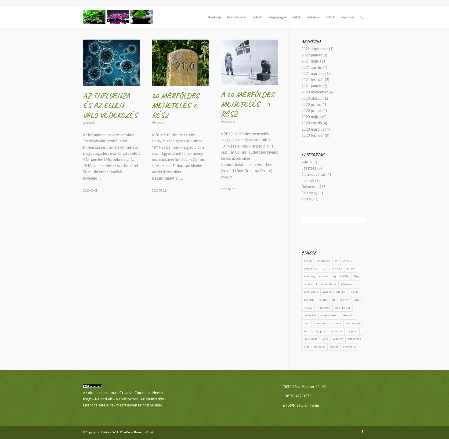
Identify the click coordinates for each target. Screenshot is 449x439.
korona (323, 299)
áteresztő (319, 346)
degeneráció (311, 268)
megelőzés (323, 307)
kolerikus (309, 299)
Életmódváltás (313, 174)
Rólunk (330, 17)
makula (308, 307)
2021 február (312, 79)
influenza (346, 284)
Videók (257, 17)
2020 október (312, 98)
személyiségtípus (314, 331)
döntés (350, 268)
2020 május (311, 117)
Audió (306, 162)
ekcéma (323, 276)
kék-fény (344, 299)
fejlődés (345, 276)
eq (334, 276)
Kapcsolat (347, 17)
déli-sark (337, 268)
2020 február (312, 135)
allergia (308, 260)
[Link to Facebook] (362, 431)
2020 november (314, 92)
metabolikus (328, 315)
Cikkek (296, 17)
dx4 (325, 268)
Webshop (313, 17)
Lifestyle (104, 432)
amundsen (323, 260)
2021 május (311, 61)
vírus (306, 346)
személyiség (352, 323)
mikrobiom (347, 315)
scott (307, 323)
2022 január (311, 55)
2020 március (312, 129)
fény (356, 276)
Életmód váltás (236, 17)
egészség (309, 276)
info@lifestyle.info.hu (301, 405)
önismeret (349, 346)
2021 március (312, 73)
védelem (338, 338)
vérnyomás (354, 338)
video (325, 338)
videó (306, 199)
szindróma (336, 331)
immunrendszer (326, 284)
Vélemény (309, 193)
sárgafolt (352, 331)
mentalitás (310, 315)
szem (337, 323)
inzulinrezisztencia (333, 292)
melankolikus (342, 307)
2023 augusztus (314, 49)
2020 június (311, 110)
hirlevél (307, 180)
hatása (308, 284)
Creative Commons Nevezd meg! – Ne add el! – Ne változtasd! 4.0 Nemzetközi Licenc (124, 399)
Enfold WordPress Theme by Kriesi (132, 432)
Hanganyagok (277, 17)
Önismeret (159, 123)
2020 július (311, 104)
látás (357, 299)
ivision (354, 292)
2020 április (311, 123)
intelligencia (311, 292)
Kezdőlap (214, 17)
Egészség (89, 123)
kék (333, 299)
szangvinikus (322, 323)
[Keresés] (361, 17)
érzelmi (334, 346)
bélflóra (347, 260)
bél (336, 260)
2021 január (311, 86)
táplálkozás (310, 338)
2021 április (311, 67)
